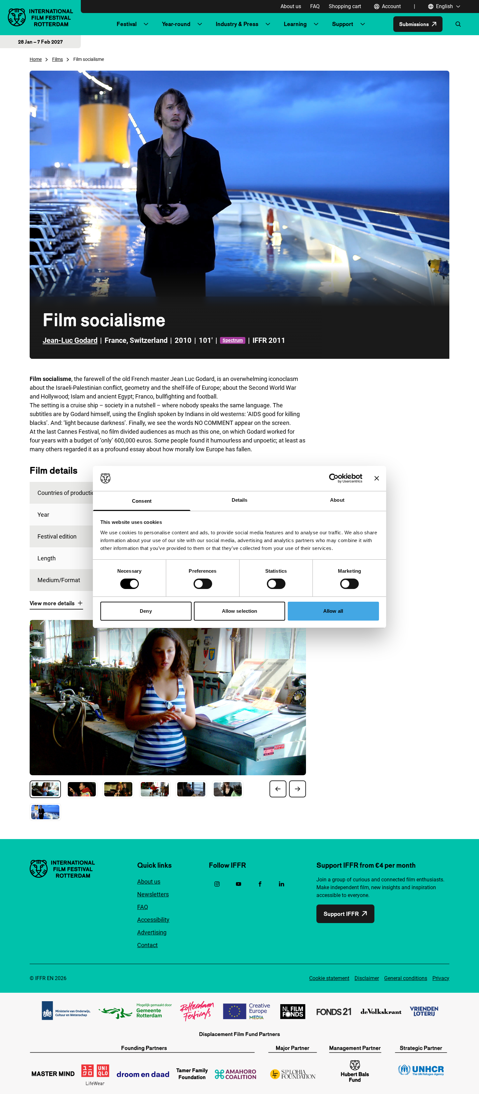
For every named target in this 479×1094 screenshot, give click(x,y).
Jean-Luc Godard (70, 340)
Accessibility (153, 919)
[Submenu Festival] (146, 24)
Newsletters (153, 894)
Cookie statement (329, 978)
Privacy (440, 978)
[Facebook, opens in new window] (260, 884)
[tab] (45, 789)
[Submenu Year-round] (200, 24)
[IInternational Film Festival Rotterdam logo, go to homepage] (40, 17)
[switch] (203, 584)
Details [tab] (240, 500)
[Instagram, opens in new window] (217, 884)
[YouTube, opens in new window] (238, 884)
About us (291, 6)
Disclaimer (367, 978)
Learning (295, 24)
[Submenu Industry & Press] (268, 24)
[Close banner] (376, 478)
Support (342, 24)
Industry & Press (237, 24)
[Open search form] (458, 24)
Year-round (176, 24)
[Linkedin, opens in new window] (281, 884)
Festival (127, 24)
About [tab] (337, 500)
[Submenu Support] (363, 24)
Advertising (152, 932)
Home (36, 59)
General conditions (405, 978)
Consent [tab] (142, 501)
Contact (147, 945)
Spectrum (233, 340)
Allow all (333, 611)
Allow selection (239, 611)
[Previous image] (277, 788)
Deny (146, 611)
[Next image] (297, 788)
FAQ (315, 6)
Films (57, 59)
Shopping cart (345, 6)
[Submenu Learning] (316, 24)
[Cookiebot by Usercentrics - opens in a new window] (333, 478)
